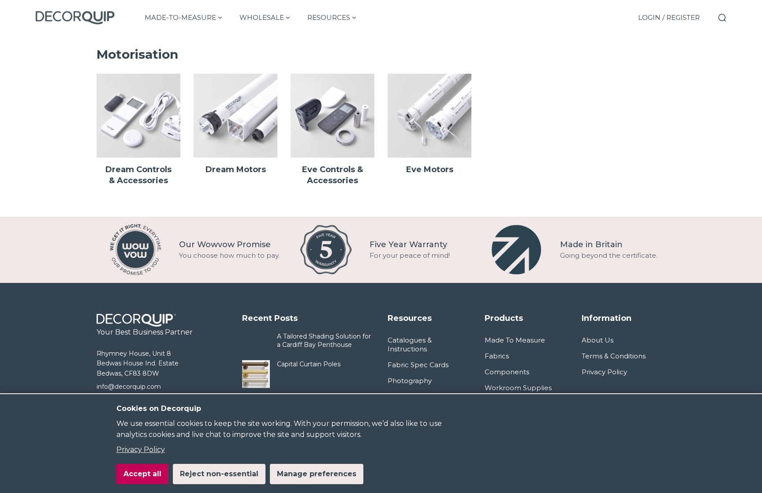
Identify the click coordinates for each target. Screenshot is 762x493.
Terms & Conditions (614, 356)
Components (507, 372)
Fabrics (497, 356)
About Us (597, 340)
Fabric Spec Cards (418, 365)
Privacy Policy (140, 449)
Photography (410, 380)
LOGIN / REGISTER (669, 17)
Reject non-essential (219, 474)
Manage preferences (316, 474)
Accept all (142, 474)
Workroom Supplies (518, 388)
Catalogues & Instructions (410, 344)
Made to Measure (515, 340)
